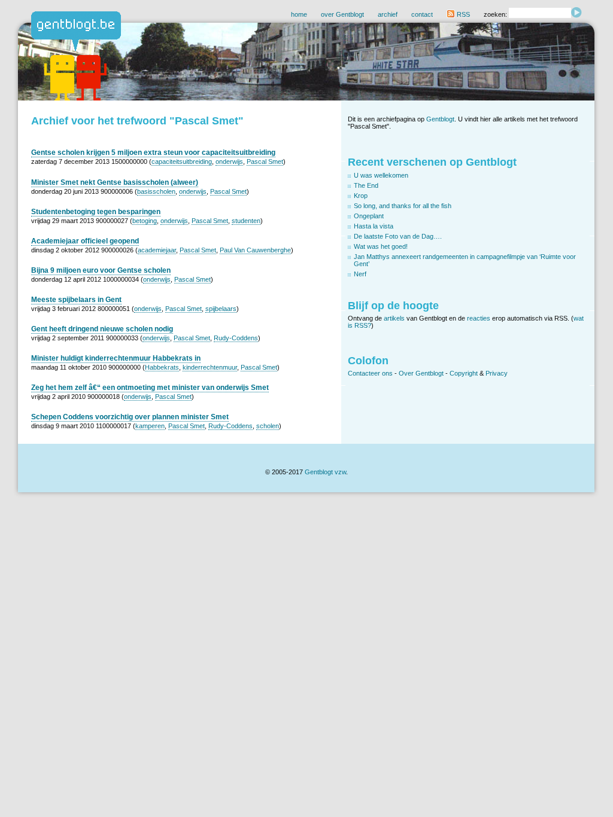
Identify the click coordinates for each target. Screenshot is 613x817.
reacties (478, 318)
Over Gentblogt (421, 373)
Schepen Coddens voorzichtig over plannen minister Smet (130, 417)
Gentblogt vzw (325, 471)
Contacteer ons (370, 373)
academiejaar (157, 250)
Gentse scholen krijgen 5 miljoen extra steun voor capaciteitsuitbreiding (153, 152)
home (299, 14)
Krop (361, 195)
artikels (394, 318)
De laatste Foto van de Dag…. (398, 236)
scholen (267, 425)
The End (366, 185)
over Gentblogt (342, 14)
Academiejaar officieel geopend (85, 241)
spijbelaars (220, 308)
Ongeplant (369, 216)
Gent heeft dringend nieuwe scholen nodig (102, 329)
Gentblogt (440, 119)
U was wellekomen (381, 175)
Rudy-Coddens (236, 338)
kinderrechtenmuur (210, 367)
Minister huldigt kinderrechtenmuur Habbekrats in (116, 358)
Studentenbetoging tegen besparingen (95, 212)
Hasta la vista (373, 226)
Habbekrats (162, 367)
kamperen (150, 425)
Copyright (464, 373)
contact (422, 14)
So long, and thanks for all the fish (402, 205)
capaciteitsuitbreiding (181, 161)
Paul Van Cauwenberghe (255, 250)
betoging (144, 220)
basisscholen (156, 191)
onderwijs (229, 161)
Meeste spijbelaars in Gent (76, 299)
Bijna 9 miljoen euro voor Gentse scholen (101, 270)
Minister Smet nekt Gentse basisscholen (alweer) (114, 182)
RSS (462, 14)
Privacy (496, 373)
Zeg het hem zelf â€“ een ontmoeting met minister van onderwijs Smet (150, 387)
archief (387, 14)
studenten (246, 220)
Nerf (360, 274)
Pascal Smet (265, 161)
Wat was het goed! (381, 246)
